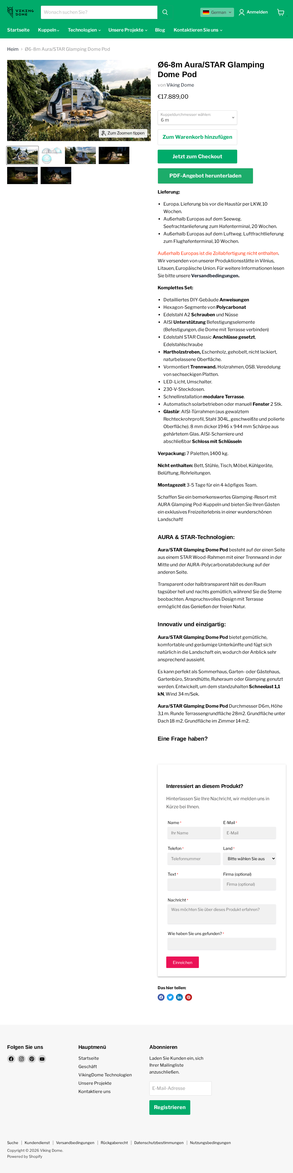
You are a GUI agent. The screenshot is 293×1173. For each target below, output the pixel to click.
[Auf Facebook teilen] (161, 997)
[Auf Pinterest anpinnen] (188, 997)
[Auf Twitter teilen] (170, 997)
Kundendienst (37, 1142)
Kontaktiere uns (94, 1091)
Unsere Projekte (95, 1083)
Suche (12, 1142)
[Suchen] (165, 12)
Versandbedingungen (214, 275)
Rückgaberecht (114, 1142)
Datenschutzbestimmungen (159, 1142)
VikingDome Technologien (105, 1075)
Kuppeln (47, 30)
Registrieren (170, 1107)
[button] (217, 12)
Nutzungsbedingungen (210, 1142)
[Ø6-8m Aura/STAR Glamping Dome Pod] (22, 155)
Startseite (18, 30)
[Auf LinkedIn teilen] (179, 997)
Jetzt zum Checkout (197, 156)
